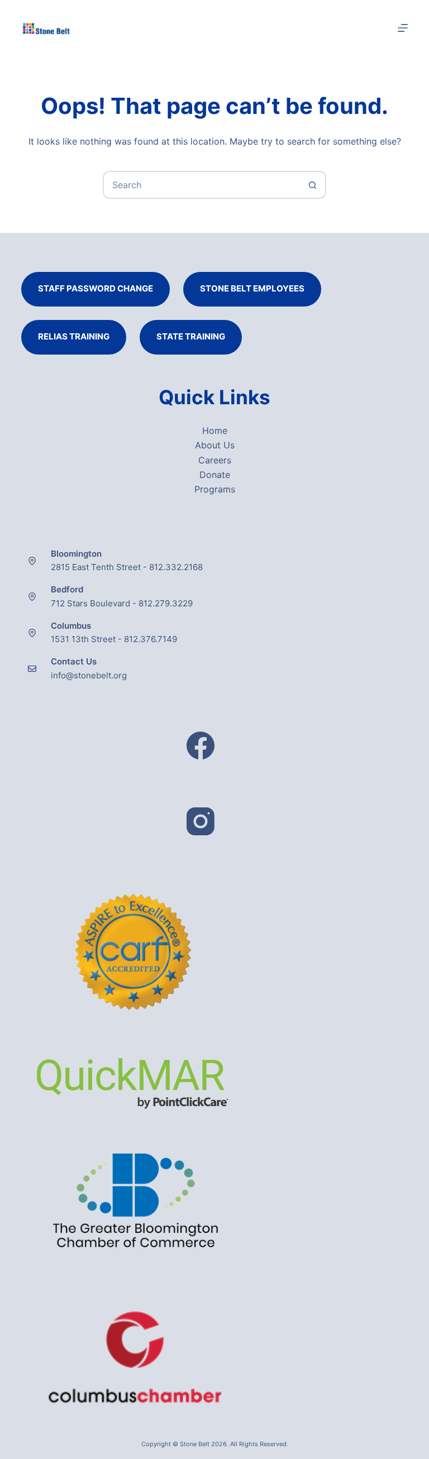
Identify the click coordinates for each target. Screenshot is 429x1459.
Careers (214, 460)
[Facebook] (201, 746)
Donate (214, 474)
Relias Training (73, 336)
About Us (215, 445)
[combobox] (201, 185)
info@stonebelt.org (89, 675)
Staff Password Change (95, 288)
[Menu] (403, 28)
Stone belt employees (252, 288)
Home (214, 430)
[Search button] (312, 185)
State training (190, 336)
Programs (214, 489)
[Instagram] (201, 822)
